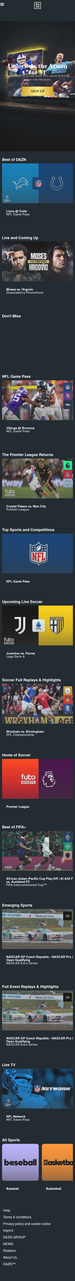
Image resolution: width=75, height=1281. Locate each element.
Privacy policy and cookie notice (27, 1223)
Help (6, 1210)
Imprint (8, 1230)
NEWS (8, 1243)
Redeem (9, 1250)
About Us (10, 1257)
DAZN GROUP (14, 1237)
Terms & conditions (17, 1217)
